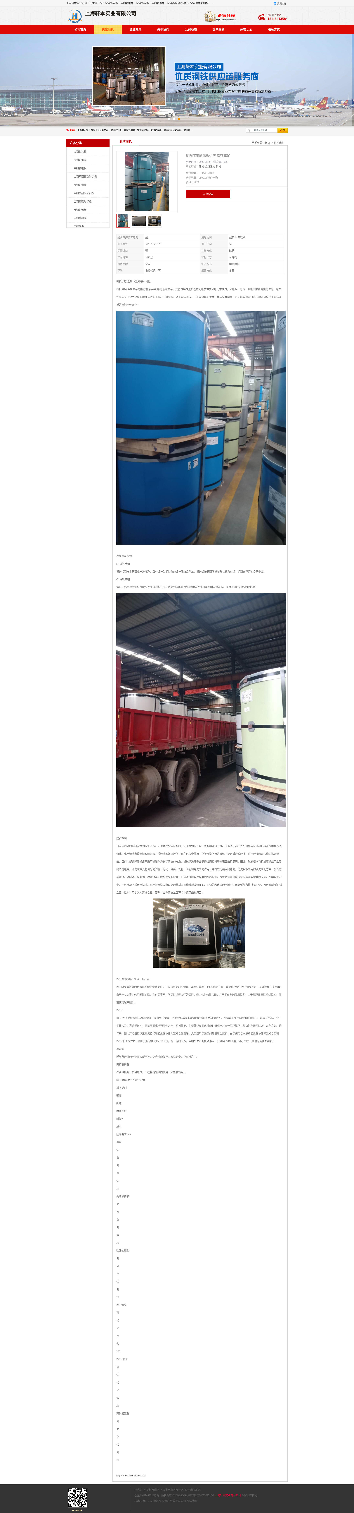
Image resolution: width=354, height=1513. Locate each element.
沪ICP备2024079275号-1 (200, 1495)
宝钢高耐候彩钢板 (84, 193)
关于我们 (163, 29)
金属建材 (210, 166)
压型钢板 (79, 226)
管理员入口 (179, 1501)
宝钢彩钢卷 (80, 160)
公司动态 (191, 29)
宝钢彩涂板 (80, 151)
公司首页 (80, 29)
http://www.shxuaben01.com (131, 1475)
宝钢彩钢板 (80, 168)
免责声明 (167, 1501)
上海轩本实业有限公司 (228, 1495)
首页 (267, 142)
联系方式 (274, 29)
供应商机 (108, 29)
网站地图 (192, 1501)
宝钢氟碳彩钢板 (83, 201)
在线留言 (208, 194)
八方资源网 (154, 1501)
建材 (201, 166)
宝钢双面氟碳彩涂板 (85, 176)
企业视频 (135, 29)
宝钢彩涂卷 (80, 185)
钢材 (218, 166)
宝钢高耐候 (80, 218)
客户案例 (218, 29)
